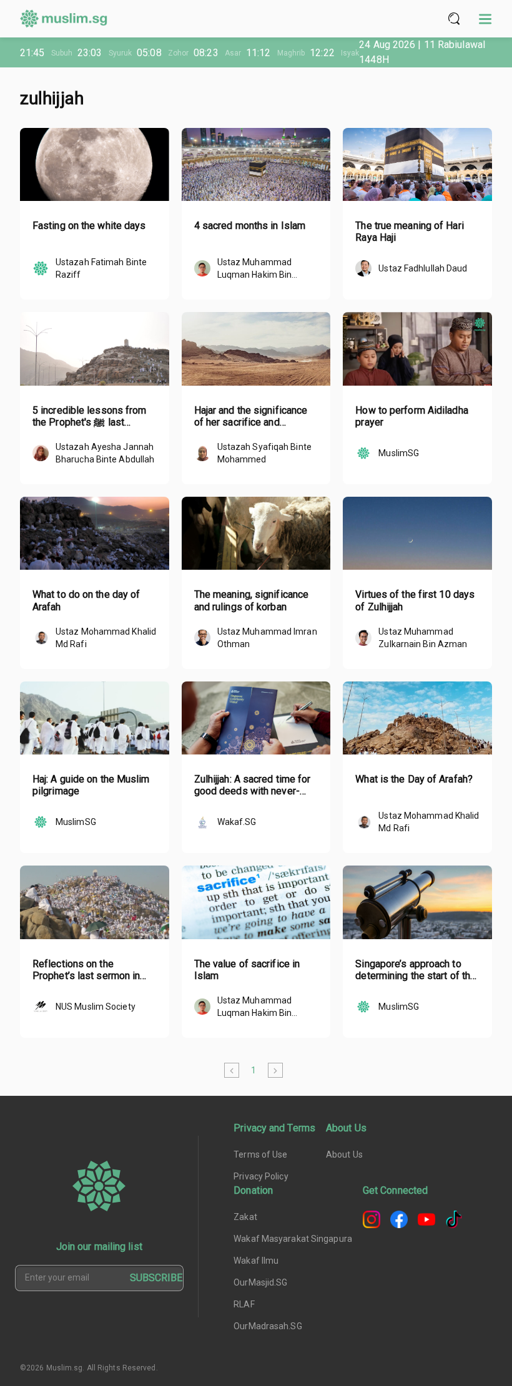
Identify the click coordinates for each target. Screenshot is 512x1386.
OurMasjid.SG (260, 1282)
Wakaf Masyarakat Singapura (293, 1239)
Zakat (245, 1217)
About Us (344, 1154)
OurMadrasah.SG (268, 1326)
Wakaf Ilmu (256, 1261)
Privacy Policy (261, 1176)
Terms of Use (260, 1154)
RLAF (244, 1304)
